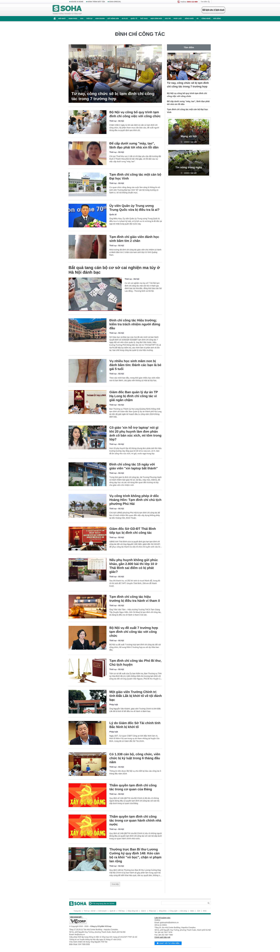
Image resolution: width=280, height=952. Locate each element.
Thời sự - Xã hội (116, 121)
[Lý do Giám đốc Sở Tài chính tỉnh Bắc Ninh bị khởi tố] (87, 733)
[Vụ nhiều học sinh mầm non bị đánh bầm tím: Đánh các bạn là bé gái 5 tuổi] (87, 371)
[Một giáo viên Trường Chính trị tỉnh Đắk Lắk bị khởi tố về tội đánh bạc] (87, 702)
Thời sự (89, 18)
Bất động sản (113, 18)
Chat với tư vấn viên (169, 943)
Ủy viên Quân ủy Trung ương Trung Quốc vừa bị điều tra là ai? (134, 207)
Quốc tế (134, 18)
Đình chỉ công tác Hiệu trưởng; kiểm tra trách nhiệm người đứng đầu (134, 324)
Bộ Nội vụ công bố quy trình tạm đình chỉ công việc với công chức (135, 114)
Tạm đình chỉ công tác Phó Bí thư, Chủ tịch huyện (135, 662)
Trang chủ (77, 911)
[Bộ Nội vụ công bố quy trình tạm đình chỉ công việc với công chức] (87, 122)
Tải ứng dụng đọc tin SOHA (103, 904)
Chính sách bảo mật (162, 937)
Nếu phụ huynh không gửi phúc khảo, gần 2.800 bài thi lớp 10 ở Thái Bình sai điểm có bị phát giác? (133, 566)
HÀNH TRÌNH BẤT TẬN (96, 2)
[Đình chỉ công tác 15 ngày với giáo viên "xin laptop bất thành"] (87, 474)
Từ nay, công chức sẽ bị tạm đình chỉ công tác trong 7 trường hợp (112, 96)
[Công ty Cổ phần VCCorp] (104, 920)
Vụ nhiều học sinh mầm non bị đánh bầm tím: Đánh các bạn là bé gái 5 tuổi (135, 365)
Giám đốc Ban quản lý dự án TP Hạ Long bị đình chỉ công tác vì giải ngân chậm (133, 396)
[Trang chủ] (67, 10)
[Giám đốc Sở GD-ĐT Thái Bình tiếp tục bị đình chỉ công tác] (87, 539)
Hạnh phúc (73, 18)
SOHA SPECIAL (115, 2)
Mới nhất (62, 18)
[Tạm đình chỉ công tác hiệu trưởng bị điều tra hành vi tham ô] (87, 607)
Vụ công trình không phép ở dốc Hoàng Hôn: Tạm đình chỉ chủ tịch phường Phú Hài (135, 500)
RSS (204, 911)
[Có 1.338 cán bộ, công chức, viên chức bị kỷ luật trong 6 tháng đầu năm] (87, 764)
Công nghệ (205, 18)
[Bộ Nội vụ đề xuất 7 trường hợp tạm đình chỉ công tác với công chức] (87, 638)
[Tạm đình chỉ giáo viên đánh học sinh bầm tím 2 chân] (87, 247)
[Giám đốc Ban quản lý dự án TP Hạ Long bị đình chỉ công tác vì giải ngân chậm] (87, 402)
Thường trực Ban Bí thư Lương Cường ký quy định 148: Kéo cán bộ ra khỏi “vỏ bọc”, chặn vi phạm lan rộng (135, 855)
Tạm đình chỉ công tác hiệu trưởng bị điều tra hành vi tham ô (134, 598)
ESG (81, 18)
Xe (197, 18)
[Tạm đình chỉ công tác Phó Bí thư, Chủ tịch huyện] (87, 670)
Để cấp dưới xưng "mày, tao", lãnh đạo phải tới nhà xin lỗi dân (134, 145)
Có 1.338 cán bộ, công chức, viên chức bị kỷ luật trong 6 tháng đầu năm (134, 758)
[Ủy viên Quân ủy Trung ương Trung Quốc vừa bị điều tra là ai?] (87, 216)
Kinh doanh (100, 18)
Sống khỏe (189, 18)
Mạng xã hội (189, 136)
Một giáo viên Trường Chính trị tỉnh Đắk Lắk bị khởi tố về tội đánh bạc (135, 696)
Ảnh (198, 911)
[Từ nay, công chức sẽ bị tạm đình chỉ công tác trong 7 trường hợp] (115, 73)
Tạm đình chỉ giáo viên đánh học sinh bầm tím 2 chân (134, 239)
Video (192, 911)
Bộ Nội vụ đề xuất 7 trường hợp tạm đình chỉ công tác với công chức (133, 631)
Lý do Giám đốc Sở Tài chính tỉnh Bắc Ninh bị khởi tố (135, 725)
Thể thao (144, 18)
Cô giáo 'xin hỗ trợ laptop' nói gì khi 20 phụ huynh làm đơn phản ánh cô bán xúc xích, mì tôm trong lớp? (135, 433)
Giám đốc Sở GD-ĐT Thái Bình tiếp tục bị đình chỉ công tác (132, 530)
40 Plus (125, 18)
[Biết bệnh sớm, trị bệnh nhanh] (213, 10)
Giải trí (167, 18)
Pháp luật (178, 18)
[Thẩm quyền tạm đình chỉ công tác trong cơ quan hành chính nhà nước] (87, 826)
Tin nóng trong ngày (188, 167)
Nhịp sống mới (156, 18)
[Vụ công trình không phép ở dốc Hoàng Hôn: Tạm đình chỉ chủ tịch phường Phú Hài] (87, 506)
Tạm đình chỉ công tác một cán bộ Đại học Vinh (135, 176)
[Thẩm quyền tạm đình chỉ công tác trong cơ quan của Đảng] (87, 795)
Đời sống (217, 18)
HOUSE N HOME (77, 2)
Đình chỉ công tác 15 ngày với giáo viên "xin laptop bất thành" (133, 466)
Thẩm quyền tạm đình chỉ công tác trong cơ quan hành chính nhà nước (135, 820)
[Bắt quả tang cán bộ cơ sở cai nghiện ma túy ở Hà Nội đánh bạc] (95, 294)
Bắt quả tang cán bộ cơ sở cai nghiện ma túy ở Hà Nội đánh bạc (114, 270)
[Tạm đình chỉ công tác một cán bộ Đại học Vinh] (87, 184)
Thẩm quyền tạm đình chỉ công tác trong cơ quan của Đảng (133, 787)
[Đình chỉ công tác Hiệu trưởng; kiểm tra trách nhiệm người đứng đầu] (87, 330)
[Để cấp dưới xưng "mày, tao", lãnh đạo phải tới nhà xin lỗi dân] (87, 153)
